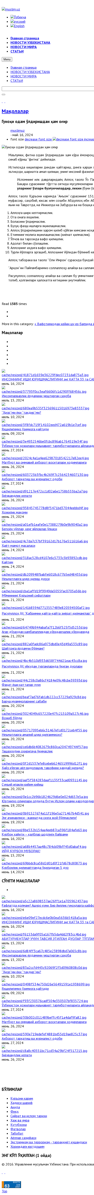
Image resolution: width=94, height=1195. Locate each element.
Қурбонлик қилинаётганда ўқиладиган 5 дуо (35, 867)
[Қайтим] (44, 557)
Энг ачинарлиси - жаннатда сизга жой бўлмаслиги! (39, 817)
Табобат (16, 1133)
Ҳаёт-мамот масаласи (18, 545)
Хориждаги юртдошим (27, 1146)
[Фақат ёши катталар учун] (44, 680)
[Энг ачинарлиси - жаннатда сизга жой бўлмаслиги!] (45, 813)
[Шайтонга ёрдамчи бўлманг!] (44, 644)
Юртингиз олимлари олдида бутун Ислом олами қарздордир (48, 801)
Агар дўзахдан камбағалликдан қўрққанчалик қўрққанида (45, 631)
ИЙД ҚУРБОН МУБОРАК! (21, 851)
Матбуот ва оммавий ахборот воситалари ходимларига (44, 462)
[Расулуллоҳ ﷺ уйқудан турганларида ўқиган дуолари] (44, 660)
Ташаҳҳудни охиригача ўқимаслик (27, 751)
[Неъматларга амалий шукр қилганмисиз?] (44, 730)
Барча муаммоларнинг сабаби (24, 701)
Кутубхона (18, 1124)
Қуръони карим (21, 1098)
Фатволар (18, 1129)
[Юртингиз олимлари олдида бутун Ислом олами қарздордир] (45, 796)
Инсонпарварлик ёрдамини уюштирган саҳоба (36, 396)
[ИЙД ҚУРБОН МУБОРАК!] (44, 846)
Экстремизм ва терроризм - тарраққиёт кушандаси (48, 1142)
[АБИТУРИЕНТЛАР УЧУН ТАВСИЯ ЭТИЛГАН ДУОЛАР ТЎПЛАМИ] (44, 934)
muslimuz (17, 130)
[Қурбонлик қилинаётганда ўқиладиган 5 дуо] (44, 863)
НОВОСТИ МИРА (23, 76)
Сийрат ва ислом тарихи (28, 1116)
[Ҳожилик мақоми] (45, 508)
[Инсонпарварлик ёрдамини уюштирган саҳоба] (44, 391)
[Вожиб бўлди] (45, 713)
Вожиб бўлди (12, 718)
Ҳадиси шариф (21, 1102)
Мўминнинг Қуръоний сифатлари (26, 595)
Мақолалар (15, 111)
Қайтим (7, 562)
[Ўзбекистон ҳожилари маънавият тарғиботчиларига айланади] (45, 441)
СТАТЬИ (16, 80)
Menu (6, 59)
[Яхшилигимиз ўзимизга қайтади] (44, 424)
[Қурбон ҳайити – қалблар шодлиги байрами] (44, 830)
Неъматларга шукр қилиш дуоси (26, 578)
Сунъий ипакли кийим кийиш (22, 784)
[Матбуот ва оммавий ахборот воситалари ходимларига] (45, 458)
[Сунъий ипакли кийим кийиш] (44, 780)
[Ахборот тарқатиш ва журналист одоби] (45, 474)
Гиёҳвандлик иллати (17, 495)
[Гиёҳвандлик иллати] (44, 491)
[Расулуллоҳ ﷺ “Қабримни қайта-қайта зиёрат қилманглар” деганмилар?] (46, 607)
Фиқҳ (14, 1111)
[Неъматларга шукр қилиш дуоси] (44, 574)
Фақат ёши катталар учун (21, 684)
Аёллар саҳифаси (23, 1137)
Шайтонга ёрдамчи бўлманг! (23, 648)
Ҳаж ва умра (19, 1120)
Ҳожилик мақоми (15, 512)
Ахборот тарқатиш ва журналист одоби (32, 479)
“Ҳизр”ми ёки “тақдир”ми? (21, 412)
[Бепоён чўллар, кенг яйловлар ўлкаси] (45, 524)
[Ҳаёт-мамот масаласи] (45, 541)
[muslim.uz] (11, 9)
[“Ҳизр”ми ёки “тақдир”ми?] (45, 408)
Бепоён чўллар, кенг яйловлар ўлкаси (29, 529)
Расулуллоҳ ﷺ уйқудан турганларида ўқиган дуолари (42, 666)
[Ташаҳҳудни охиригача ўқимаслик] (45, 747)
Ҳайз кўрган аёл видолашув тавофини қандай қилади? (43, 768)
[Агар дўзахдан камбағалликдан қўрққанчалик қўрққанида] (44, 627)
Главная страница (23, 67)
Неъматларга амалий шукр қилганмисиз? (32, 734)
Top (4, 1191)
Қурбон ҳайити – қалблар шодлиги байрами (35, 834)
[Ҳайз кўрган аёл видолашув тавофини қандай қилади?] (44, 763)
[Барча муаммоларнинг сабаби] (44, 697)
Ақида (15, 1107)
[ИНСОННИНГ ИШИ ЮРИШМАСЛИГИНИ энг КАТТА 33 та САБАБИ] (45, 375)
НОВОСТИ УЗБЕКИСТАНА (30, 72)
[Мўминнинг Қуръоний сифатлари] (44, 591)
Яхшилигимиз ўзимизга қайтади (25, 429)
